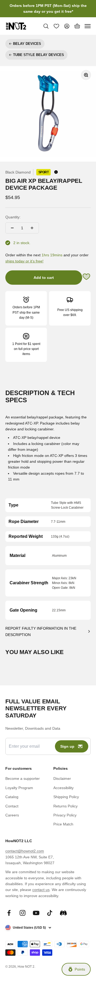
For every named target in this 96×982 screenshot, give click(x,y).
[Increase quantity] (32, 228)
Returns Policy (65, 806)
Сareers (12, 815)
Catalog (11, 797)
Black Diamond (18, 172)
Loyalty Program (19, 788)
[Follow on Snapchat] (63, 912)
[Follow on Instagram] (22, 912)
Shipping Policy (66, 797)
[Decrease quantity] (12, 228)
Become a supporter (22, 778)
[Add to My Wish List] (86, 277)
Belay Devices (27, 44)
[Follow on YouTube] (36, 912)
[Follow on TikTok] (49, 912)
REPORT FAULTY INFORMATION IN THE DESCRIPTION (40, 631)
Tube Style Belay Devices (38, 55)
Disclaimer (62, 778)
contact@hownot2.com (24, 851)
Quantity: (13, 217)
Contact (11, 806)
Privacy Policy (65, 815)
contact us (41, 890)
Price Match (63, 824)
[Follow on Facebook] (9, 912)
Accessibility (63, 788)
